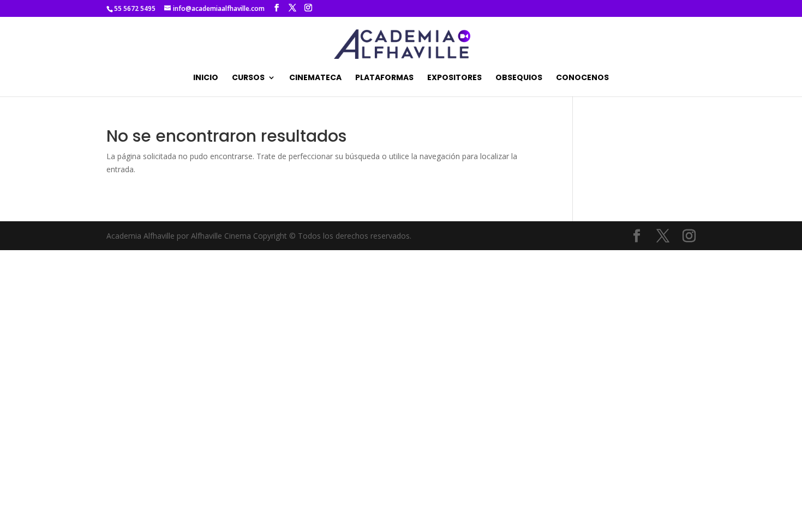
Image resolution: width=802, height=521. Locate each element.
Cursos (248, 78)
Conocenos (582, 78)
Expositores (454, 78)
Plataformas (384, 78)
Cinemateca (315, 78)
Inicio (205, 78)
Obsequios (518, 78)
